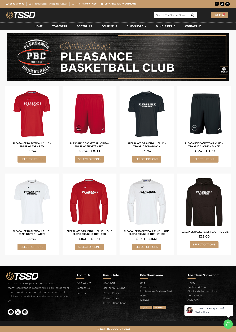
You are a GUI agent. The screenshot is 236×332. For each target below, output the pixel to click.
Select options (32, 159)
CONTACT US (193, 26)
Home (39, 26)
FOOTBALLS (84, 26)
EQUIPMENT (109, 26)
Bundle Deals (165, 26)
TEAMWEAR (59, 26)
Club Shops (135, 26)
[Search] (192, 15)
